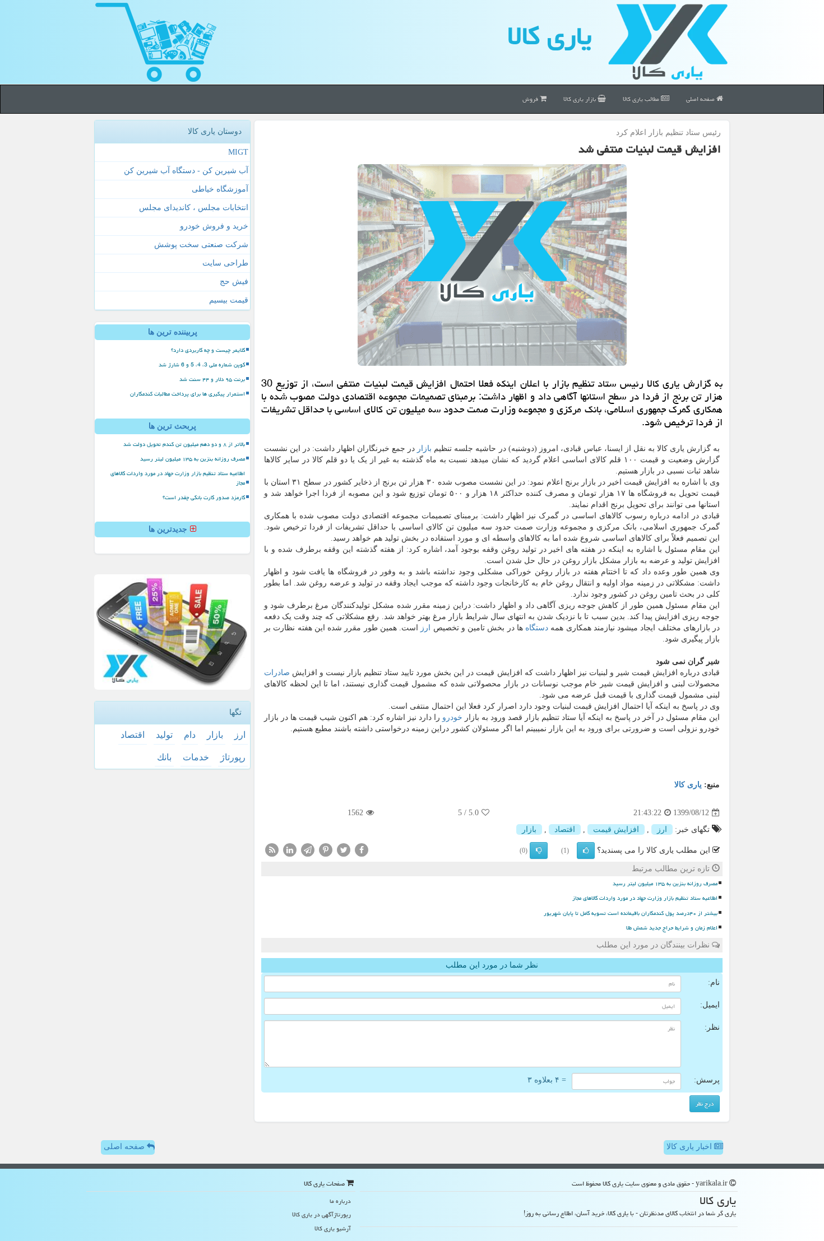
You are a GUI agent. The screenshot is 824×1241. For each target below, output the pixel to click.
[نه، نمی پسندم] (539, 850)
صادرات (277, 672)
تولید (164, 735)
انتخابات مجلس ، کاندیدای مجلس (193, 207)
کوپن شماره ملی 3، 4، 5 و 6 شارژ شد (202, 364)
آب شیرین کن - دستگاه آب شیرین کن (186, 170)
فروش (531, 99)
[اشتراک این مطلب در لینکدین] (290, 849)
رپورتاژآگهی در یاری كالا (321, 1214)
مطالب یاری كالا (642, 99)
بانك (164, 757)
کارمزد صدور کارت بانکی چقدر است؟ (204, 497)
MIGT (238, 152)
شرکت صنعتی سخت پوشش (201, 244)
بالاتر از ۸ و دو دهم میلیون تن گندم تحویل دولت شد (184, 444)
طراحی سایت (225, 263)
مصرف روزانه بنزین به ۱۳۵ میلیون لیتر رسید (665, 883)
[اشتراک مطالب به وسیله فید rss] (272, 849)
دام (190, 735)
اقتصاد (564, 829)
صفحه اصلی (701, 99)
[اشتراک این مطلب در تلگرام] (308, 849)
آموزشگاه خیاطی (220, 189)
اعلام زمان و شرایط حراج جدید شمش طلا (671, 927)
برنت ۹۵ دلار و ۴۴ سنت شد (212, 379)
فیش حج (234, 281)
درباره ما (340, 1201)
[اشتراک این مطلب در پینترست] (326, 849)
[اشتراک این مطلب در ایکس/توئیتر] (343, 849)
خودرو (452, 717)
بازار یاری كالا (580, 99)
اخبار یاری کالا (690, 1146)
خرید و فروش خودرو (214, 226)
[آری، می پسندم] (586, 850)
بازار (424, 448)
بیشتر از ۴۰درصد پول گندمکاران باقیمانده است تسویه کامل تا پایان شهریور (630, 913)
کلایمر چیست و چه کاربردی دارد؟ (208, 350)
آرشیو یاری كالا (332, 1228)
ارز (425, 628)
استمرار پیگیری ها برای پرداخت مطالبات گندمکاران (187, 393)
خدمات (196, 757)
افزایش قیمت (616, 829)
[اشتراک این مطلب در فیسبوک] (361, 849)
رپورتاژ (233, 757)
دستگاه (536, 628)
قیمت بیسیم (228, 300)
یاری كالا (549, 36)
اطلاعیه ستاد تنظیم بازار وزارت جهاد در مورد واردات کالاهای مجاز (644, 898)
